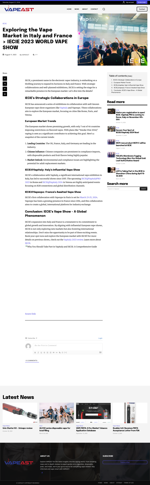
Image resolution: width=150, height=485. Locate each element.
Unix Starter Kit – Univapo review (17, 428)
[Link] (59, 352)
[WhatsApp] (5, 94)
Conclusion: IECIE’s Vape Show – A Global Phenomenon (126, 91)
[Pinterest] (5, 89)
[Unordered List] (50, 352)
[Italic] (38, 352)
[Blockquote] (53, 352)
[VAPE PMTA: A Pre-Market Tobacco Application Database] (93, 413)
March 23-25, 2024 (88, 197)
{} (62, 352)
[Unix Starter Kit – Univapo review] (20, 413)
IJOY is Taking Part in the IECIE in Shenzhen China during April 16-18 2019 (130, 173)
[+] (65, 352)
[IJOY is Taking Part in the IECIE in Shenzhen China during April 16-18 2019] (111, 170)
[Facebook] (5, 78)
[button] (104, 9)
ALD (40, 426)
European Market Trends (122, 82)
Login (100, 338)
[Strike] (44, 352)
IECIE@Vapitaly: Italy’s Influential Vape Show (128, 85)
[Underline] (41, 352)
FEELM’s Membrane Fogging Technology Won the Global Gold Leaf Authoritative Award (131, 158)
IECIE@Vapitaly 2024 (53, 182)
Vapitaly (64, 107)
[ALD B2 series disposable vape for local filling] (56, 413)
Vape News (6, 426)
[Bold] (35, 352)
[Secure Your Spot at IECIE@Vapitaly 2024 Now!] (111, 129)
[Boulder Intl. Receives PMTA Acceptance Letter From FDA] (130, 413)
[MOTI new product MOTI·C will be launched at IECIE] (111, 142)
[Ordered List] (47, 352)
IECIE (5, 23)
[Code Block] (56, 352)
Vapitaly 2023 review (73, 239)
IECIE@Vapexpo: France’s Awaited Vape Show (129, 88)
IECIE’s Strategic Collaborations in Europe (127, 80)
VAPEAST (25, 55)
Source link (30, 314)
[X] (5, 84)
